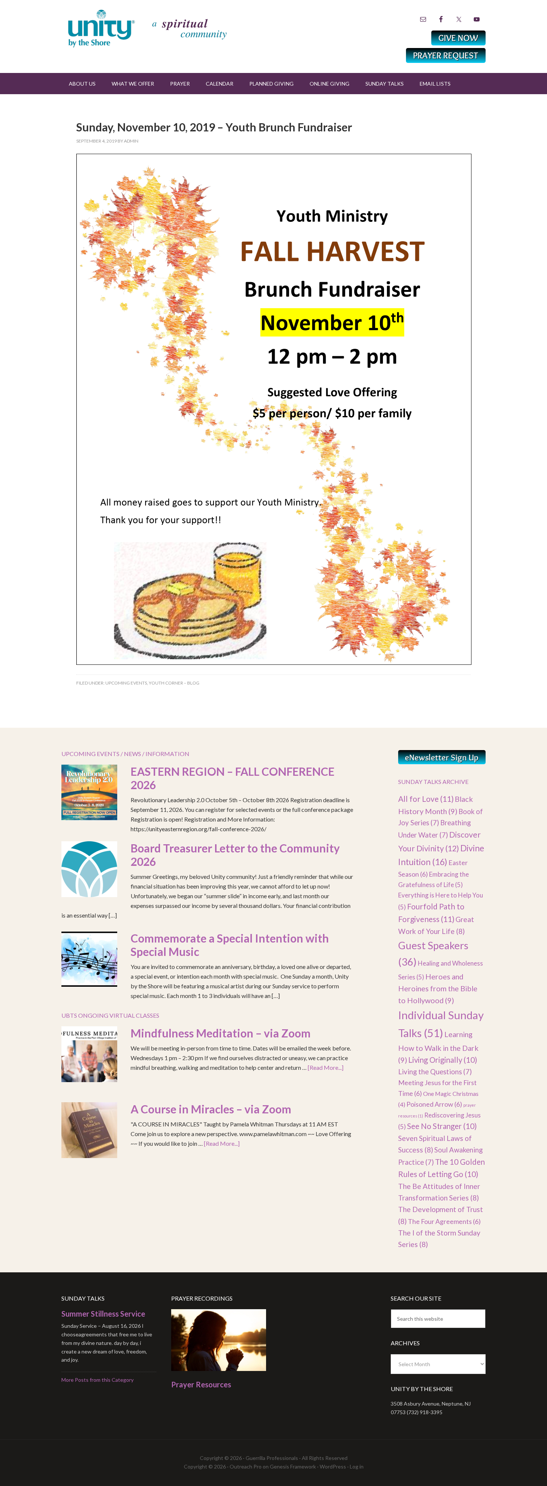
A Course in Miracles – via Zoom (211, 1109)
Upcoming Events (126, 683)
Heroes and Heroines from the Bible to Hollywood (437, 988)
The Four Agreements (444, 1221)
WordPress (333, 1466)
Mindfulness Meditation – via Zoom (221, 1033)
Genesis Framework (293, 1466)
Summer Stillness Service (103, 1313)
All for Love (426, 798)
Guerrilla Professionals (272, 1458)
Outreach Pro (246, 1466)
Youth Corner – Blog (174, 683)
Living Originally (442, 1059)
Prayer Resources (201, 1384)
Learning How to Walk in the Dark (438, 1047)
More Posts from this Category (97, 1380)
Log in (357, 1466)
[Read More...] (325, 1067)
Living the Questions (435, 1072)
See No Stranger (442, 1126)
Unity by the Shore (163, 27)
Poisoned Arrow (434, 1104)
